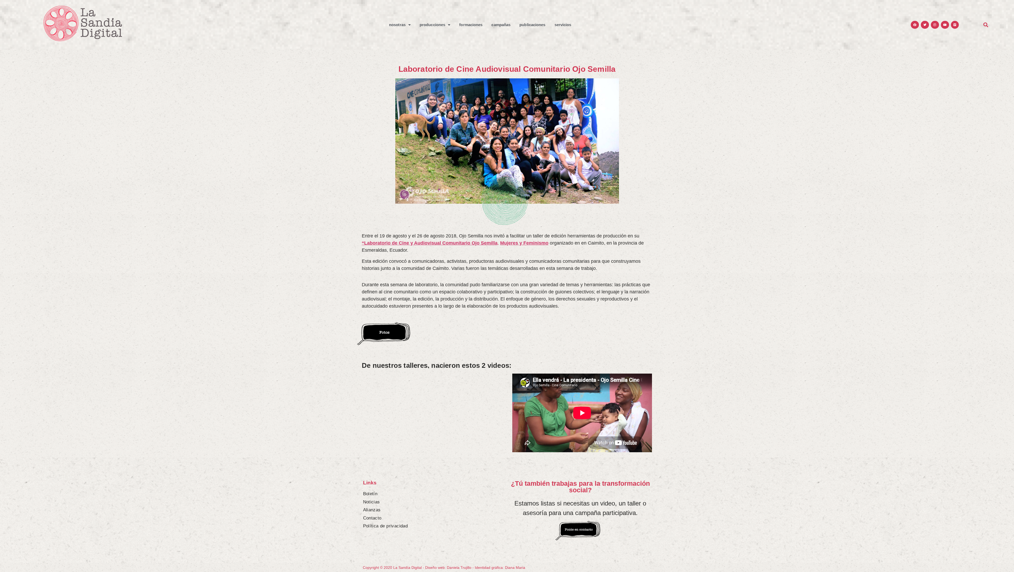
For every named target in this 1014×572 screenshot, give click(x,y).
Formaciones (470, 24)
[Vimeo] (955, 25)
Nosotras (397, 24)
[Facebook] (915, 25)
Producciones (432, 24)
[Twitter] (925, 25)
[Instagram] (935, 25)
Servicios (563, 24)
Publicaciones (532, 24)
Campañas (500, 24)
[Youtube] (945, 25)
